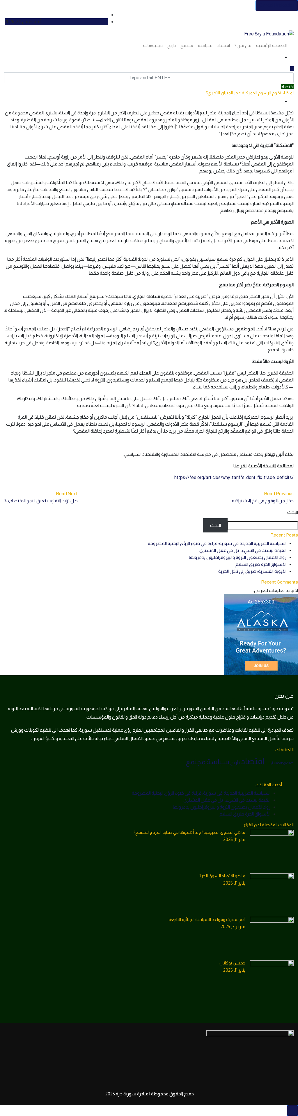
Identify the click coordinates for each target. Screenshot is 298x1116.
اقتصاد (223, 45)
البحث (292, 512)
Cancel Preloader (276, 5)
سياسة (205, 45)
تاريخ (171, 45)
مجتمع (186, 45)
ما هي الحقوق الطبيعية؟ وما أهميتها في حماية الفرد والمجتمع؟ (189, 832)
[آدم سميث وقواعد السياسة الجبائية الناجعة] (272, 938)
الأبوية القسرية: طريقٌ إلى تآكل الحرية (252, 571)
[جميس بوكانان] (272, 982)
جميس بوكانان (232, 962)
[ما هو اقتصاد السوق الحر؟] (272, 895)
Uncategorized (284, 763)
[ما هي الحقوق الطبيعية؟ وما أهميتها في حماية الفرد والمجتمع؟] (272, 851)
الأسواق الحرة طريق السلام (260, 564)
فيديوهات (153, 45)
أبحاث (269, 763)
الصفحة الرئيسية (271, 45)
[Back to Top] (292, 1110)
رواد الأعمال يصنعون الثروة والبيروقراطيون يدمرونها (237, 557)
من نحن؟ (243, 45)
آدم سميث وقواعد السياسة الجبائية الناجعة (206, 919)
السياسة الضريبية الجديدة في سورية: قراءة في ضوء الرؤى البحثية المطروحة (217, 543)
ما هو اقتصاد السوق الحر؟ (222, 875)
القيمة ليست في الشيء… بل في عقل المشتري (242, 550)
